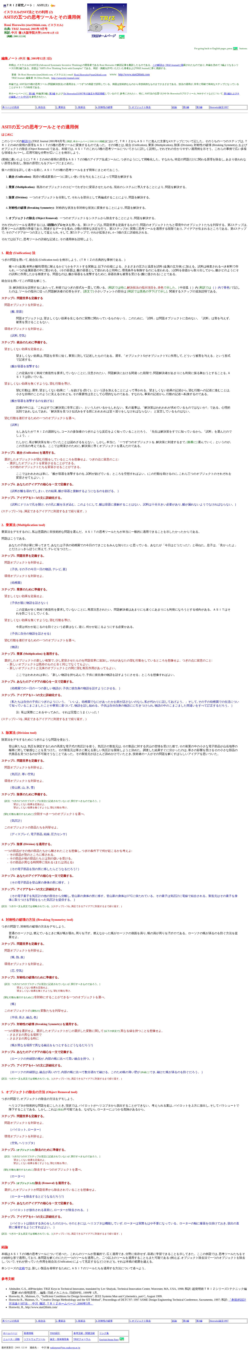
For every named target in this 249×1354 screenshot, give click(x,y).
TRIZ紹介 (55, 1333)
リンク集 (104, 1333)
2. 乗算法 (60, 107)
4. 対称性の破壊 (104, 107)
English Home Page (109, 1339)
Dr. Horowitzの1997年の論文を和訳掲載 (84, 93)
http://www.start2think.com (134, 74)
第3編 (52, 93)
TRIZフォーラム (82, 1339)
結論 (174, 107)
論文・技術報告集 (59, 1339)
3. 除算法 (80, 107)
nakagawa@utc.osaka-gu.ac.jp (65, 1347)
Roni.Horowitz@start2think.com (90, 74)
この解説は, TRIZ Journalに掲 (168, 65)
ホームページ (10, 1333)
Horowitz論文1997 (219, 107)
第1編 (32, 93)
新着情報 (28, 1333)
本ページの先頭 (10, 107)
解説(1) (27, 141)
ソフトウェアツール (34, 1339)
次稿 (22, 1268)
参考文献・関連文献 (84, 1333)
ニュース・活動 (11, 1339)
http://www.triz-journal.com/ (65, 78)
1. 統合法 (40, 107)
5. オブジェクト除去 (140, 107)
